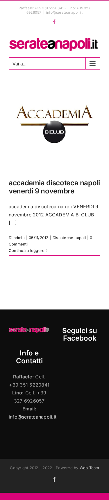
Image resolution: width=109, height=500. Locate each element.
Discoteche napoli (69, 237)
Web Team (89, 467)
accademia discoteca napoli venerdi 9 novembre (54, 187)
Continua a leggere (26, 250)
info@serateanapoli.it (64, 12)
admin (19, 237)
